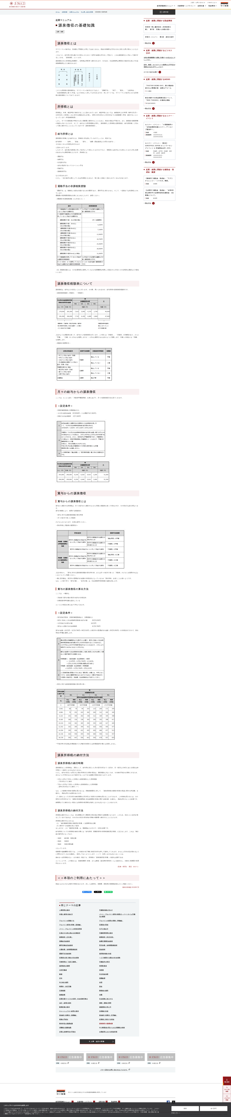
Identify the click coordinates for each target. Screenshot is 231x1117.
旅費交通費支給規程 (106, 941)
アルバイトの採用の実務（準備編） (111, 920)
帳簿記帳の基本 (64, 1007)
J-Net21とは (211, 2)
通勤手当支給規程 (65, 953)
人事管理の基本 (64, 910)
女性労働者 (63, 970)
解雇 (60, 974)
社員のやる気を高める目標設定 (69, 933)
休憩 (100, 982)
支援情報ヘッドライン (84, 1101)
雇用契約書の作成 (105, 953)
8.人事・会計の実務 (87, 12)
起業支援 (64, 12)
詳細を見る (174, 1113)
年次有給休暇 (103, 974)
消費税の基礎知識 (65, 1027)
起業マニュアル (74, 12)
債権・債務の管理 (105, 1003)
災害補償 (62, 990)
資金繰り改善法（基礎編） (68, 1015)
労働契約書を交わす (106, 910)
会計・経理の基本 (65, 1003)
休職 (100, 995)
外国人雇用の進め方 (66, 914)
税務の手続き (63, 1019)
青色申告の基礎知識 (66, 1023)
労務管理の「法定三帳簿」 (68, 962)
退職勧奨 (102, 978)
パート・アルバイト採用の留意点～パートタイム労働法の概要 (117, 915)
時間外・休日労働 (65, 986)
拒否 (185, 1108)
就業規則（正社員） (66, 937)
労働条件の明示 (104, 962)
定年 (60, 978)
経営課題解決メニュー (63, 1101)
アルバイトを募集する (66, 920)
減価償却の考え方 (105, 1007)
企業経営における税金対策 (108, 1032)
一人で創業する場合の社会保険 (109, 957)
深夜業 (101, 970)
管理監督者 (103, 966)
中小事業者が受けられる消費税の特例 (112, 1027)
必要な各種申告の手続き (67, 1032)
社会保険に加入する (106, 999)
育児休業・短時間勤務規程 (108, 945)
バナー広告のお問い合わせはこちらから (114, 1070)
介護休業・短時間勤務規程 (68, 949)
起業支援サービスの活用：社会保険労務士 (73, 999)
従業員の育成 (103, 925)
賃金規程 (102, 949)
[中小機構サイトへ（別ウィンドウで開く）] (224, 4)
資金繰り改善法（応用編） (108, 1015)
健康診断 (62, 995)
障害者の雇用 (103, 990)
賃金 (100, 986)
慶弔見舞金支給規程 (66, 945)
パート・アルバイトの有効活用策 (70, 929)
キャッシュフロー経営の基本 (69, 1011)
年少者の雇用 (63, 982)
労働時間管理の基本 (106, 933)
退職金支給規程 (64, 941)
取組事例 (114, 1101)
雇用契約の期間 (64, 966)
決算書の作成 (103, 1011)
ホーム (58, 12)
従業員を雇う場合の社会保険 (69, 957)
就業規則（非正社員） (106, 937)
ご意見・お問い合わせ (197, 2)
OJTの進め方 (103, 929)
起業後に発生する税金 (106, 1019)
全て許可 (214, 1108)
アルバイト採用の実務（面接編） (70, 925)
